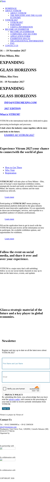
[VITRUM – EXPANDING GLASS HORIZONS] (25, 2)
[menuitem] (27, 8)
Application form (20, 36)
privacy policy (14, 399)
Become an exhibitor (17, 29)
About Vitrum (13, 11)
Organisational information (26, 41)
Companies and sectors (23, 34)
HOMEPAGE (11, 8)
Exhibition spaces (20, 38)
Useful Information (21, 27)
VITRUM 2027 (11, 20)
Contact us (11, 45)
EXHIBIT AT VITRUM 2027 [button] (19, 134)
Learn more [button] (9, 197)
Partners (15, 25)
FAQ (12, 43)
